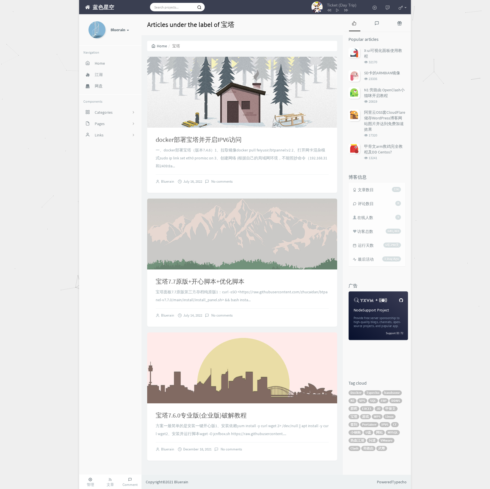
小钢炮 (355, 432)
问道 (372, 440)
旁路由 (368, 448)
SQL (373, 401)
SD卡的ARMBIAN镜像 (382, 72)
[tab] (354, 22)
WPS (377, 416)
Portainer (369, 424)
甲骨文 (390, 408)
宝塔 (353, 416)
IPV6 (384, 424)
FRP (383, 401)
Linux (389, 416)
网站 (379, 432)
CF (395, 424)
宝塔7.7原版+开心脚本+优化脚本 (200, 281)
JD (379, 408)
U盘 (368, 432)
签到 (353, 424)
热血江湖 (357, 440)
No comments (221, 181)
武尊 (381, 448)
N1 (352, 401)
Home (162, 46)
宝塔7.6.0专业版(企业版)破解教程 (201, 415)
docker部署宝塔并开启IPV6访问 (199, 140)
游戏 (365, 416)
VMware (386, 440)
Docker (356, 393)
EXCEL (367, 408)
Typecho (372, 393)
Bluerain (167, 181)
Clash (354, 448)
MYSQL (393, 432)
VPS (362, 401)
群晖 (353, 408)
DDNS (395, 401)
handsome (392, 393)
